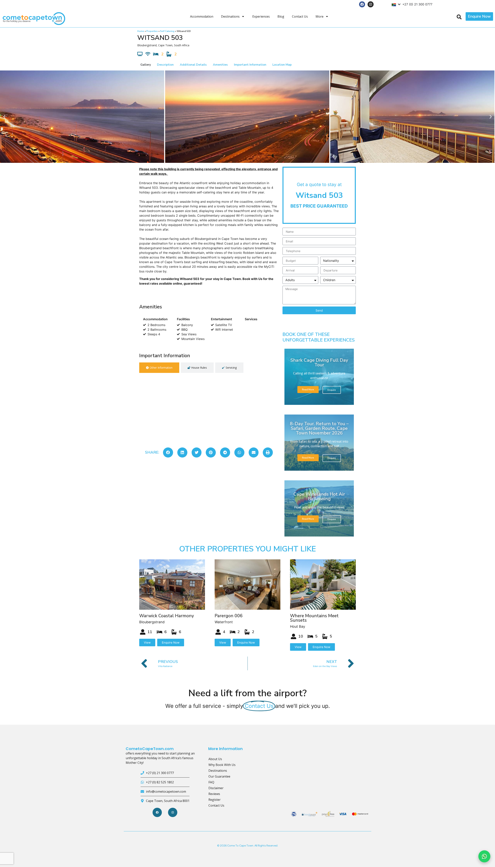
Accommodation (201, 16)
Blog (280, 16)
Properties (152, 31)
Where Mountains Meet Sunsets (314, 618)
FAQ (211, 782)
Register (214, 799)
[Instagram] (371, 4)
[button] (4, 116)
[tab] (159, 367)
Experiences (261, 16)
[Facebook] (362, 4)
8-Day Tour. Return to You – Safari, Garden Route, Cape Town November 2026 (319, 428)
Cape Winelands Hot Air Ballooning (319, 496)
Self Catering (167, 31)
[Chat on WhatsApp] (484, 856)
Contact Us (300, 16)
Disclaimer (216, 788)
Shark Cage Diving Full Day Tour (319, 362)
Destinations (230, 16)
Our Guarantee (219, 776)
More (319, 16)
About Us (215, 759)
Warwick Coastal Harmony (166, 616)
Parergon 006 (229, 616)
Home (140, 31)
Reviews (214, 794)
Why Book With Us (222, 765)
